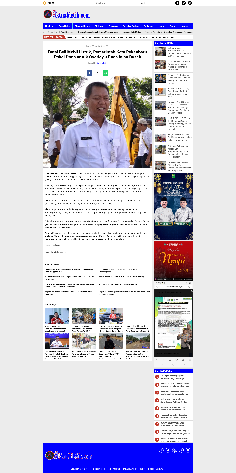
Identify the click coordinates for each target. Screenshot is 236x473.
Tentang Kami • (128, 469)
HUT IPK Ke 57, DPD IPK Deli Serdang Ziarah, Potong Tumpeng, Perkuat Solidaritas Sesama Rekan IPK (179, 123)
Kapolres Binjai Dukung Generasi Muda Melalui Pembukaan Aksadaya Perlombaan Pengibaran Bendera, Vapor (179, 107)
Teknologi (113, 26)
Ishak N (91, 63)
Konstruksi (101, 63)
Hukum (184, 26)
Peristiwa (148, 26)
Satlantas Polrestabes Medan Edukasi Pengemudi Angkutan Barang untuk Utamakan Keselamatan (179, 151)
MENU (50, 3)
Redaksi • (108, 469)
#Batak (167, 37)
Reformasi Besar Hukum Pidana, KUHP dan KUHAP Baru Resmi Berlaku (174, 441)
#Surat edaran (118, 37)
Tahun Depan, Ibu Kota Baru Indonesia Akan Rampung (121, 277)
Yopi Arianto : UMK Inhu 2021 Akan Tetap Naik (118, 284)
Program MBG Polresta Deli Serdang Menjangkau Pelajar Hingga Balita (180, 137)
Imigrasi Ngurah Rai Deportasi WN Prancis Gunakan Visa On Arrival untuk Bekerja (173, 418)
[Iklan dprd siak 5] (173, 206)
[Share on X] (97, 73)
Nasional (49, 26)
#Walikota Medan (102, 37)
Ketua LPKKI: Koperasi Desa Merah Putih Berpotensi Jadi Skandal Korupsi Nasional (172, 410)
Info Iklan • (117, 469)
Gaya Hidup (64, 26)
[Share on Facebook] (89, 73)
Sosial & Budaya (131, 26)
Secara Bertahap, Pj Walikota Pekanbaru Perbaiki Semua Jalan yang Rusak (84, 354)
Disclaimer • (161, 469)
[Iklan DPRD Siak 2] (173, 261)
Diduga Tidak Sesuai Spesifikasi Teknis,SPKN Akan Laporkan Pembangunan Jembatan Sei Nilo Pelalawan (110, 356)
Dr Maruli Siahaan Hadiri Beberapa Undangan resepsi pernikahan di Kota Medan (102, 32)
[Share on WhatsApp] (105, 73)
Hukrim (161, 26)
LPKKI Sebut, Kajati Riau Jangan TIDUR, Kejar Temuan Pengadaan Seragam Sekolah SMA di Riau (175, 433)
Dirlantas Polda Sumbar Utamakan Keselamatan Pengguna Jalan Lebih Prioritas (170, 32)
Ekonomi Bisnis (82, 26)
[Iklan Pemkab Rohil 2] (173, 324)
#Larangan (87, 37)
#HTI (173, 37)
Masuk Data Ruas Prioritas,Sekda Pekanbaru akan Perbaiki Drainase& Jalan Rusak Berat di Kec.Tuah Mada (56, 331)
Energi (173, 26)
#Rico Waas (140, 37)
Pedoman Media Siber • (145, 469)
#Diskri (129, 37)
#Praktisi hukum (154, 37)
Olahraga (99, 26)
